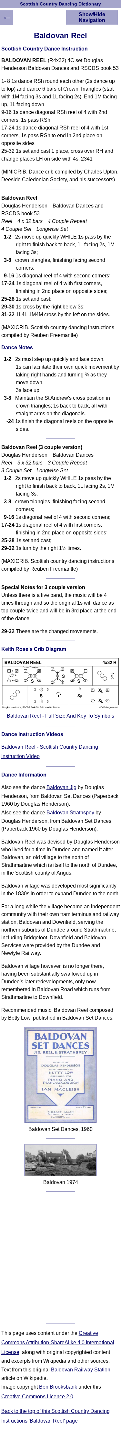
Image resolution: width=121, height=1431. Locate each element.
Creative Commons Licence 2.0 (37, 1396)
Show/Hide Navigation (92, 17)
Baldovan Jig (61, 787)
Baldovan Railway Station (80, 1369)
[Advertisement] (60, 1257)
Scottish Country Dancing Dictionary (60, 4)
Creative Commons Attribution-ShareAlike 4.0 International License (57, 1342)
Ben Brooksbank (58, 1387)
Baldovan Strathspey (70, 812)
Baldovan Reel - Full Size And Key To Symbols (60, 716)
